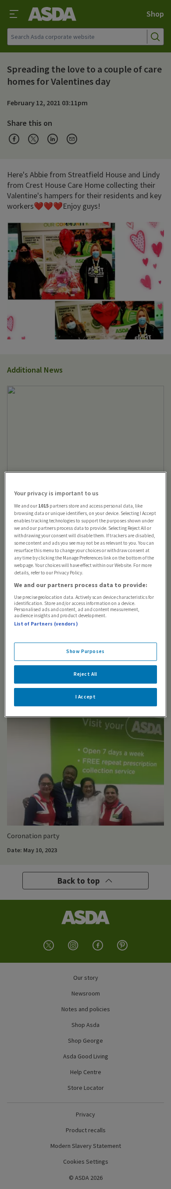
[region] (85, 594)
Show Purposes (85, 651)
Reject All (85, 674)
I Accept (85, 697)
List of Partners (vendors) (46, 624)
